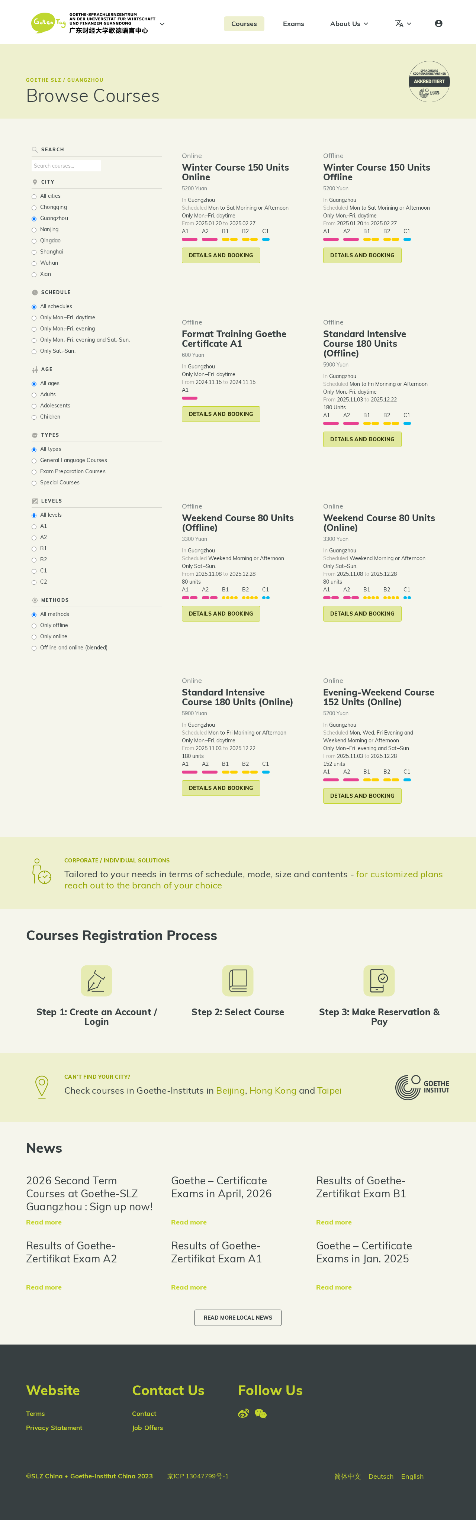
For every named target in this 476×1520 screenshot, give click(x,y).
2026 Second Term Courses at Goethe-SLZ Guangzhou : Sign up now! (89, 1193)
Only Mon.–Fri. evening (67, 328)
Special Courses (60, 482)
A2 (43, 537)
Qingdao (50, 240)
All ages (50, 383)
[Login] (438, 23)
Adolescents (55, 405)
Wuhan (49, 262)
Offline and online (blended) (74, 647)
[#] (161, 24)
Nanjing (49, 229)
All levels (51, 514)
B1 (43, 548)
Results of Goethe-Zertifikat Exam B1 (361, 1187)
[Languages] (404, 23)
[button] (221, 255)
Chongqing (53, 207)
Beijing (230, 1090)
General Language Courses (73, 460)
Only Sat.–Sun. (57, 351)
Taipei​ (329, 1090)
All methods (54, 614)
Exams (293, 23)
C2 (43, 581)
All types (50, 449)
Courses (244, 23)
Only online (53, 636)
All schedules (56, 306)
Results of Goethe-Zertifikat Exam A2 (72, 1252)
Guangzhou (54, 218)
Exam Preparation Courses (73, 471)
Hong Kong (274, 1090)
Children (50, 416)
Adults (48, 394)
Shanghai (51, 251)
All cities (50, 196)
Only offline (54, 625)
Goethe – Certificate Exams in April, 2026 (221, 1187)
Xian (45, 274)
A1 (43, 526)
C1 (43, 570)
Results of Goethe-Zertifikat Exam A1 (217, 1252)
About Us (345, 23)
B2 (43, 559)
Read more (44, 1222)
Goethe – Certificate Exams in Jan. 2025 (364, 1252)
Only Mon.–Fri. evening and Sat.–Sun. (85, 339)
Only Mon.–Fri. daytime (67, 317)
